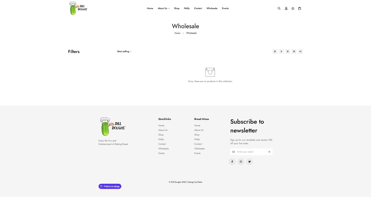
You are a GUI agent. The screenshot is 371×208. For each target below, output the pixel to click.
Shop (176, 8)
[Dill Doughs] (78, 8)
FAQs (187, 8)
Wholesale (212, 8)
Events (225, 8)
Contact (198, 8)
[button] (299, 8)
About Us (162, 8)
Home (150, 8)
